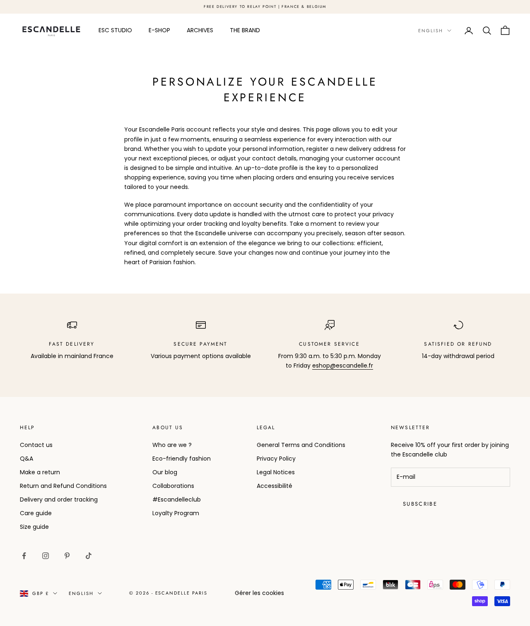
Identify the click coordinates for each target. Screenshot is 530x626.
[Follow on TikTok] (88, 556)
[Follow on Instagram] (45, 556)
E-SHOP (159, 30)
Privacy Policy (276, 458)
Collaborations (173, 486)
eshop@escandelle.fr (342, 365)
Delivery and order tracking (59, 499)
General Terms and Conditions (301, 445)
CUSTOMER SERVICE (329, 344)
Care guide (36, 513)
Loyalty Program (175, 513)
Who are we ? (172, 445)
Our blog (164, 472)
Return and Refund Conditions (63, 486)
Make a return (40, 472)
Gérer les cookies (259, 593)
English (430, 30)
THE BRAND (245, 30)
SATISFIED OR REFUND (458, 344)
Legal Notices (276, 472)
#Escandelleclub (176, 499)
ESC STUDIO (115, 30)
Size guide (34, 527)
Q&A (26, 458)
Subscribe (420, 504)
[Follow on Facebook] (24, 556)
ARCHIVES (200, 30)
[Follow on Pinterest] (67, 556)
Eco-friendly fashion (181, 458)
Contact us (36, 445)
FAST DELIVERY (71, 344)
